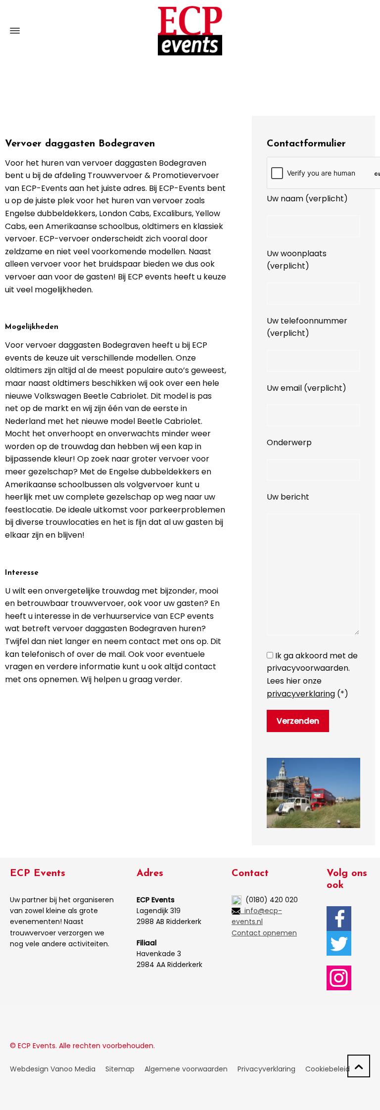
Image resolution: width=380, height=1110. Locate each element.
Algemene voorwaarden (186, 1069)
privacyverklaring (301, 693)
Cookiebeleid (327, 1069)
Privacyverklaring (266, 1069)
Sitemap (120, 1069)
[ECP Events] (190, 30)
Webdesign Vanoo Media (52, 1069)
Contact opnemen (264, 933)
